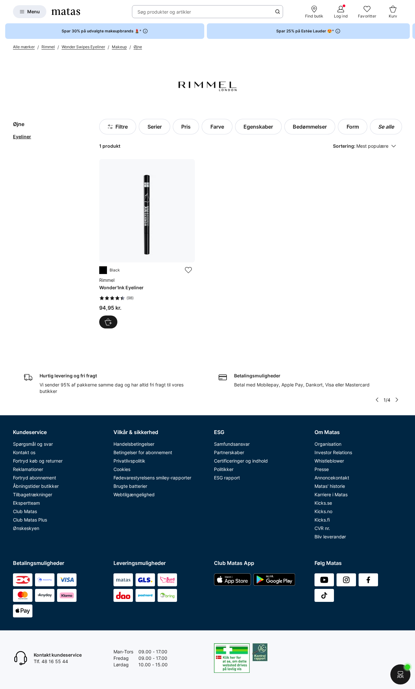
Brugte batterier (130, 486)
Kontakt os (24, 452)
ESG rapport (227, 477)
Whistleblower (329, 461)
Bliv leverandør (330, 536)
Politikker (223, 469)
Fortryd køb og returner (38, 461)
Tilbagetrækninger (32, 494)
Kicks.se (323, 503)
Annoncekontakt (331, 477)
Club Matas (25, 511)
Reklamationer (28, 469)
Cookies (121, 469)
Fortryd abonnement (34, 477)
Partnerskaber (229, 452)
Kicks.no (323, 511)
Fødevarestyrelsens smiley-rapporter (152, 477)
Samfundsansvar (232, 444)
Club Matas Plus (30, 519)
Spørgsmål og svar (33, 444)
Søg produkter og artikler (164, 12)
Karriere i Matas (331, 494)
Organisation (327, 444)
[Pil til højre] (410, 31)
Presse (321, 469)
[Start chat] (400, 674)
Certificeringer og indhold (241, 461)
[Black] (103, 270)
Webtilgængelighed (134, 494)
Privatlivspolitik (129, 461)
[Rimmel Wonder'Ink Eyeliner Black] (147, 243)
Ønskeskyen (26, 528)
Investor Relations (333, 452)
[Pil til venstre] (377, 400)
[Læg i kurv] (108, 322)
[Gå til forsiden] (66, 11)
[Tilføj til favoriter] (188, 270)
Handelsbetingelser (133, 444)
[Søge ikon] (277, 11)
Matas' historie (329, 486)
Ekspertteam (26, 503)
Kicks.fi (322, 519)
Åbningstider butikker (36, 486)
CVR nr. (322, 528)
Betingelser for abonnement (142, 452)
